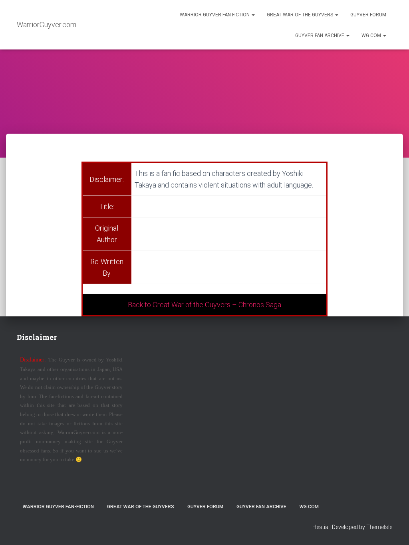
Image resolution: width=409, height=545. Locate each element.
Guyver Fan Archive (320, 35)
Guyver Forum (368, 15)
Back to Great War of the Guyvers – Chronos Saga (204, 304)
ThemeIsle (379, 527)
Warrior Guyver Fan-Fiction (215, 15)
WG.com (371, 35)
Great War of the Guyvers (300, 15)
